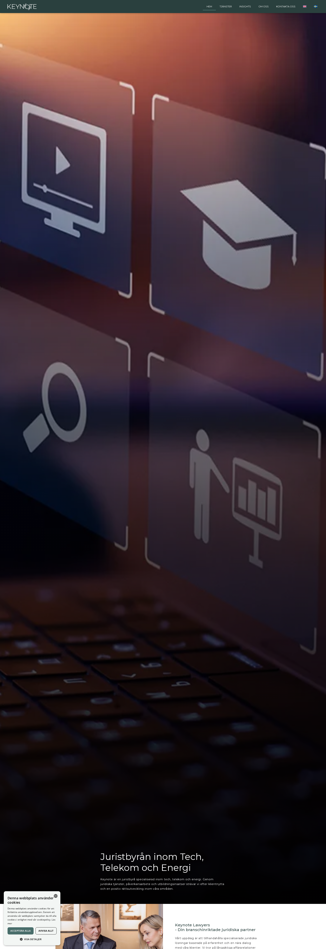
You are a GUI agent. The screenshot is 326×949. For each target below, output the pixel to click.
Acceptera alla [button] (20, 930)
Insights (245, 6)
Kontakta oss (285, 6)
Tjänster (226, 6)
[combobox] (56, 896)
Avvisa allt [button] (45, 930)
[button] (32, 939)
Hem (209, 6)
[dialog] (32, 918)
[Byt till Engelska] (304, 6)
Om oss (263, 6)
